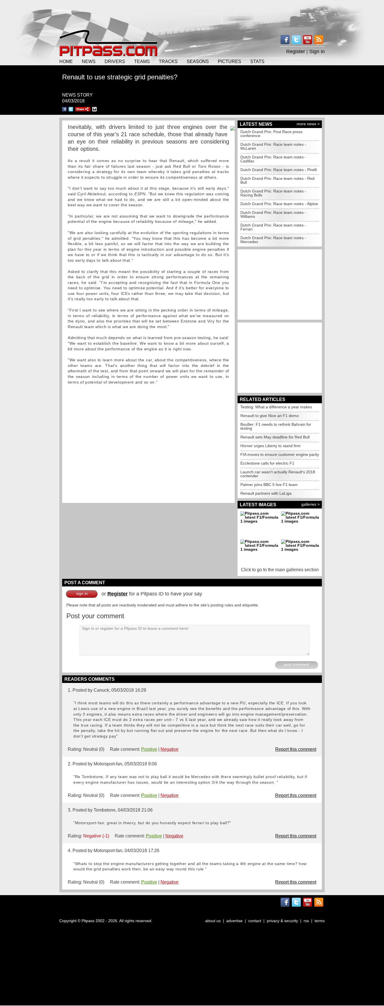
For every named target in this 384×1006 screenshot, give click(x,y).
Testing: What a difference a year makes (276, 407)
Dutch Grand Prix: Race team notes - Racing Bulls (273, 193)
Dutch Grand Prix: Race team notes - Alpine (279, 203)
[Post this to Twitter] (71, 109)
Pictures (229, 61)
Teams (142, 61)
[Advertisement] (192, 14)
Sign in (317, 51)
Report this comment (295, 749)
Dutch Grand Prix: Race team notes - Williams (273, 214)
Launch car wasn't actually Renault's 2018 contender (277, 474)
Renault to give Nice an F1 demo (269, 415)
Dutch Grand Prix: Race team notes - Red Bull (277, 180)
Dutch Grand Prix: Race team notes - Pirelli (278, 169)
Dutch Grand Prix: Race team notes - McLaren (273, 146)
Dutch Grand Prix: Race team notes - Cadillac (273, 159)
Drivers (115, 61)
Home (66, 61)
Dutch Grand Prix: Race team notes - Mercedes (273, 240)
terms (320, 920)
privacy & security (282, 920)
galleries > (310, 504)
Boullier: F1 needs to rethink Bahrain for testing (275, 426)
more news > (308, 124)
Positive (149, 749)
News (89, 61)
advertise (234, 920)
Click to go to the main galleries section (280, 569)
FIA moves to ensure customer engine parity (279, 454)
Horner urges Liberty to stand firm (270, 445)
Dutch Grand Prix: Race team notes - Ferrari (273, 227)
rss (306, 920)
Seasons (198, 61)
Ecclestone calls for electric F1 (267, 463)
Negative (170, 749)
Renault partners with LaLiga (266, 493)
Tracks (168, 61)
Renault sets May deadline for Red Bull (275, 437)
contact (254, 920)
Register (295, 51)
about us (213, 920)
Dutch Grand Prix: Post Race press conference (271, 133)
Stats (257, 61)
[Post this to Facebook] (64, 109)
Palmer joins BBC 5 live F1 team (269, 484)
